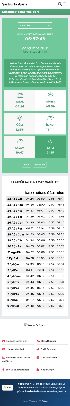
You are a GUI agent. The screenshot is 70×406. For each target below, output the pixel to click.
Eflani (26, 164)
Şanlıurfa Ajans (14, 4)
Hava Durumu (48, 341)
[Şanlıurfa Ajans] (35, 325)
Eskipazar (39, 164)
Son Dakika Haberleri (17, 369)
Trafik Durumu (48, 349)
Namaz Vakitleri (15, 349)
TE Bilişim (43, 401)
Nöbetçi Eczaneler (16, 341)
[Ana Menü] (64, 4)
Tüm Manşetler (48, 357)
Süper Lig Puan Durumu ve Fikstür (16, 359)
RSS (9, 387)
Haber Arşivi (47, 369)
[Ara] (60, 4)
